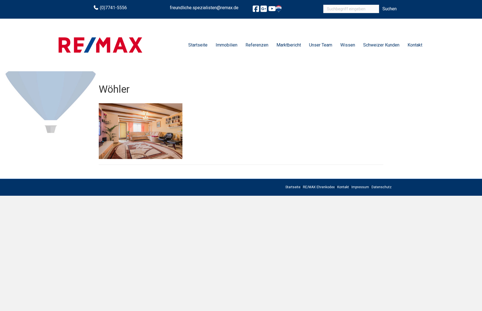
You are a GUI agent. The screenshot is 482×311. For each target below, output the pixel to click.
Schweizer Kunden (381, 45)
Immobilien (226, 45)
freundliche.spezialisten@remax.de (204, 7)
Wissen (347, 45)
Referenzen (256, 45)
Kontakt (415, 45)
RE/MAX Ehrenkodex (319, 187)
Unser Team (320, 45)
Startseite (198, 45)
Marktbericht (288, 45)
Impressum (360, 187)
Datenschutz (382, 187)
